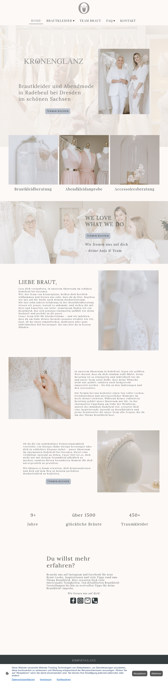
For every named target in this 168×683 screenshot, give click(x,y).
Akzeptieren (140, 673)
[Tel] (95, 601)
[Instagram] (80, 601)
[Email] (88, 601)
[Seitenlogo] (84, 8)
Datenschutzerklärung (23, 679)
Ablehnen (156, 673)
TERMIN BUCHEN (58, 111)
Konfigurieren (64, 679)
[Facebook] (73, 601)
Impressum (46, 679)
